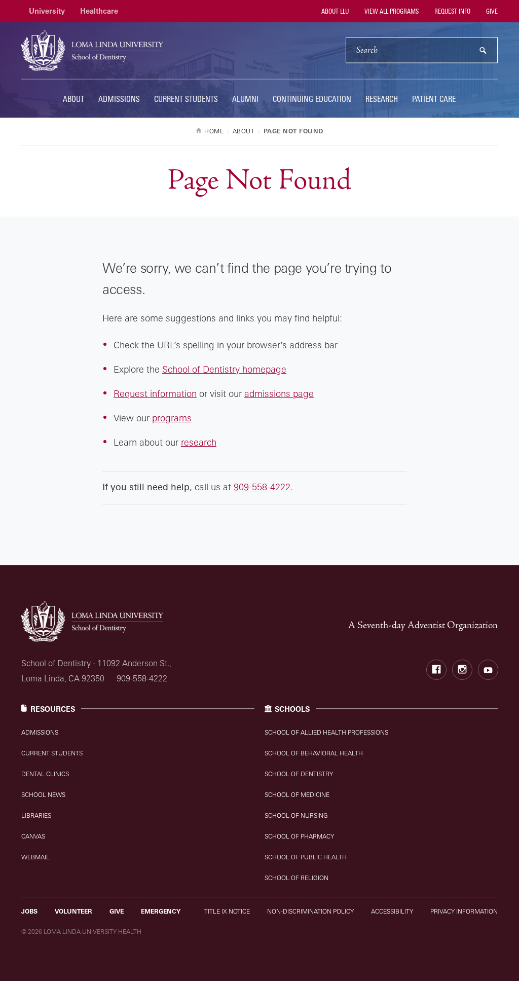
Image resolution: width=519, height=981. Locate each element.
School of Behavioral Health (314, 753)
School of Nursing (296, 815)
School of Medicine (297, 794)
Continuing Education (312, 99)
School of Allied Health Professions (326, 732)
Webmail (35, 857)
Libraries (36, 815)
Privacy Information (464, 911)
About (73, 99)
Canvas (33, 836)
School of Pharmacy (299, 836)
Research (381, 99)
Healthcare (99, 11)
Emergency (160, 911)
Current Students (186, 99)
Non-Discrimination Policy (310, 911)
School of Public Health (306, 857)
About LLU (334, 11)
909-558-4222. (263, 486)
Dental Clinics (45, 774)
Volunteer (73, 911)
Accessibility (392, 911)
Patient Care (434, 99)
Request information (155, 393)
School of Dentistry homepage (224, 369)
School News (43, 794)
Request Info (451, 11)
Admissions (119, 99)
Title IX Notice (227, 911)
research (198, 442)
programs (172, 417)
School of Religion (296, 878)
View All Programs (391, 11)
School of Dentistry (299, 774)
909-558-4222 (142, 678)
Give (491, 11)
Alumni (245, 99)
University (47, 11)
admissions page (279, 393)
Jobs (29, 911)
